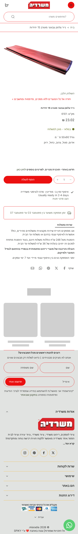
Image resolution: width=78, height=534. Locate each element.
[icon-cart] (8, 5)
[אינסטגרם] (25, 453)
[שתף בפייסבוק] (64, 268)
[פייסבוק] (44, 453)
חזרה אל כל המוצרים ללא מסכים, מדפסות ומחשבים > (41, 99)
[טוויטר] (53, 453)
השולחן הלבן (67, 93)
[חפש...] (12, 16)
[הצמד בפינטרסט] (48, 268)
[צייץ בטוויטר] (56, 268)
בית (72, 27)
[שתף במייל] (32, 268)
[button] (28, 180)
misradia (34, 527)
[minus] (70, 180)
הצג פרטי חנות (61, 198)
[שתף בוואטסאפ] (40, 268)
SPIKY (17, 530)
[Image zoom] (39, 58)
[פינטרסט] (34, 453)
